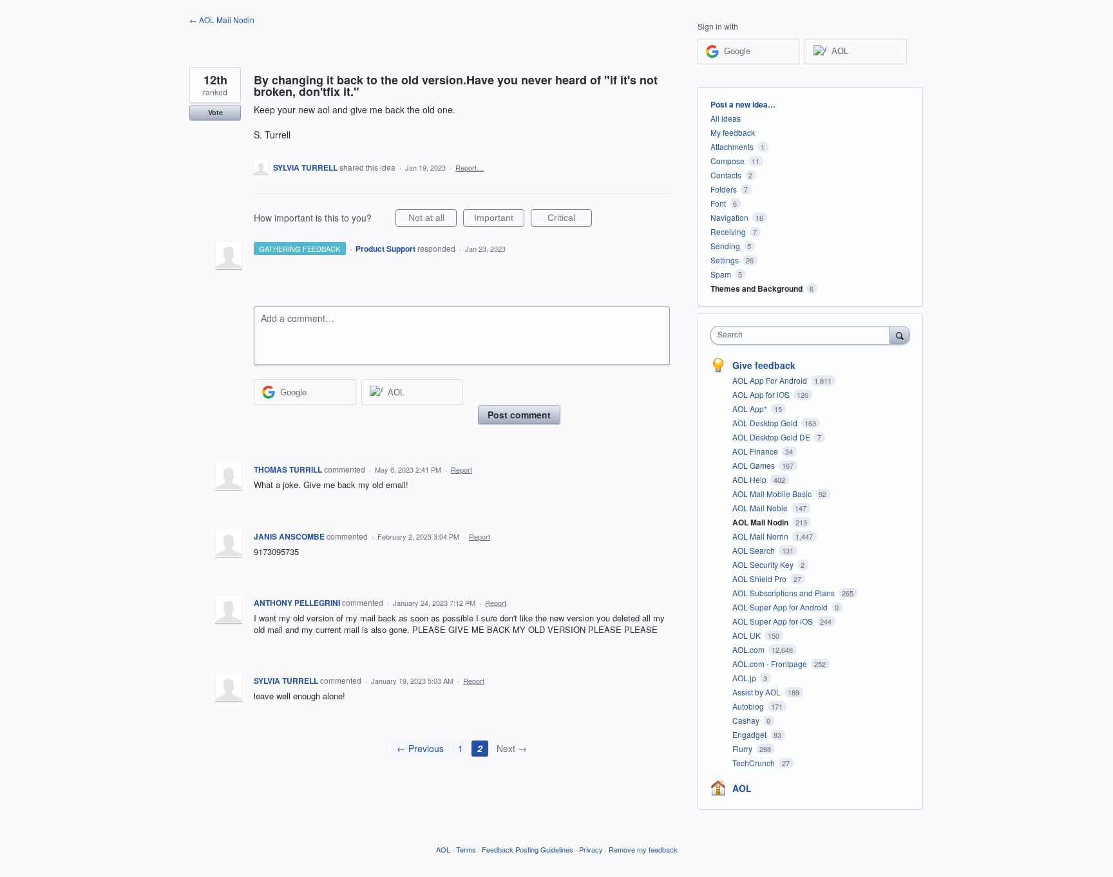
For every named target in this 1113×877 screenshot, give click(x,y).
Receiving (728, 231)
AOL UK (747, 635)
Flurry (743, 748)
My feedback (732, 132)
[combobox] (803, 335)
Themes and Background (756, 288)
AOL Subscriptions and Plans (784, 592)
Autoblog (749, 706)
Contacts (725, 174)
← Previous (420, 748)
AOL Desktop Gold (765, 422)
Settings (724, 259)
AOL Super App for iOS (773, 621)
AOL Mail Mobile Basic (772, 493)
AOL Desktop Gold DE (772, 436)
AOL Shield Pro (760, 578)
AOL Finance (756, 451)
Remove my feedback (643, 849)
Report (461, 469)
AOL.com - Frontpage (770, 663)
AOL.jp (745, 677)
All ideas (725, 118)
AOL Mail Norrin (761, 536)
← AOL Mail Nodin (221, 19)
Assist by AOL (757, 691)
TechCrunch (754, 762)
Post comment (519, 414)
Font (718, 203)
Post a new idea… (742, 104)
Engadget (750, 734)
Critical (569, 219)
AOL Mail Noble (761, 507)
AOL (742, 788)
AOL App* (750, 408)
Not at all (432, 219)
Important (499, 219)
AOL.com (749, 649)
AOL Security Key (763, 564)
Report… (469, 167)
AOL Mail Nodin (761, 522)
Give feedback (763, 365)
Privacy (591, 849)
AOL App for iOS (762, 394)
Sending (725, 245)
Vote (215, 112)
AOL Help (750, 479)
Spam (720, 274)
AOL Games (754, 465)
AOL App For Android (770, 380)
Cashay (746, 720)
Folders (723, 189)
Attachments (732, 146)
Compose (727, 160)
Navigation (729, 217)
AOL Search (754, 550)
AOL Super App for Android (781, 606)
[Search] (899, 335)
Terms (466, 849)
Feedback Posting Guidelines (527, 849)
